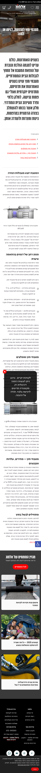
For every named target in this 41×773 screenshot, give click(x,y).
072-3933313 (11, 731)
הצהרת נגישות (29, 734)
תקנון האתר (30, 731)
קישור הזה (34, 542)
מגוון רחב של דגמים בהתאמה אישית (22, 144)
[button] (38, 544)
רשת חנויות (29, 716)
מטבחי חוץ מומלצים (28, 148)
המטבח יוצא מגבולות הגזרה (25, 139)
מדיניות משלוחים (11, 720)
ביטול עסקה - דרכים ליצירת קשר (11, 739)
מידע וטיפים (29, 720)
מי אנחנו (30, 713)
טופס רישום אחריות (11, 734)
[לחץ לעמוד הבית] (20, 6)
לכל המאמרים (20, 566)
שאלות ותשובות (11, 723)
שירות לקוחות (11, 713)
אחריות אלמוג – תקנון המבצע (29, 739)
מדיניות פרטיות (30, 743)
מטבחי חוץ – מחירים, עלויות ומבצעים (21, 153)
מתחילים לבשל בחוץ (28, 157)
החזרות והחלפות (11, 716)
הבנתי (35, 769)
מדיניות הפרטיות (23, 765)
